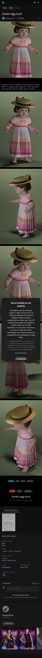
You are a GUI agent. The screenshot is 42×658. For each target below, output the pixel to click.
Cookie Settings (27, 349)
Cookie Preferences (22, 353)
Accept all (21, 359)
